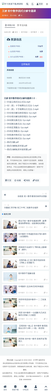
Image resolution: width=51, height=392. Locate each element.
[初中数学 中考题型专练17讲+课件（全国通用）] (10, 237)
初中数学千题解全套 (26, 273)
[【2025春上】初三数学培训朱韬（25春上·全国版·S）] (10, 263)
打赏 (9, 180)
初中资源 (24, 32)
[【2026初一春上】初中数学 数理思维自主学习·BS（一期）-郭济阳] (10, 329)
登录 (41, 4)
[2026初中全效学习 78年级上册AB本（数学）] (10, 250)
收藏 (18, 180)
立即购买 (25, 64)
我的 (35, 390)
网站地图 (10, 360)
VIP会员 (25, 390)
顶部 (46, 390)
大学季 (35, 360)
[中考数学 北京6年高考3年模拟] (10, 289)
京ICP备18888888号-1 (34, 376)
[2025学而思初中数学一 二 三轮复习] (10, 302)
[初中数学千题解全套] (10, 276)
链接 (37, 180)
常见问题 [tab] (23, 25)
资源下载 (15, 390)
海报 (27, 180)
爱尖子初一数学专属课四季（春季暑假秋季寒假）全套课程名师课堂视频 (32, 223)
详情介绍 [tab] (11, 25)
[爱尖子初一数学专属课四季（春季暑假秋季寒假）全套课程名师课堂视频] (10, 224)
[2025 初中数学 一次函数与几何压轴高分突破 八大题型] (10, 316)
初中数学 (5, 15)
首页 (16, 32)
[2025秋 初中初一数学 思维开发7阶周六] (10, 342)
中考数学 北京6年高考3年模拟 (31, 287)
